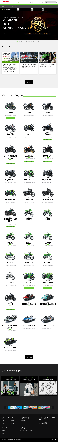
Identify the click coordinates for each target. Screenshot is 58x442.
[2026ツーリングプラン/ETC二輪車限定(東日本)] (15, 407)
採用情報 (12, 420)
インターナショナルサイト (5, 424)
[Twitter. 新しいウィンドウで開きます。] (50, 439)
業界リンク (32, 430)
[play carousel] (16, 41)
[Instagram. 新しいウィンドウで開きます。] (52, 439)
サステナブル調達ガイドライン (24, 433)
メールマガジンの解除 (43, 423)
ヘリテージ (3, 421)
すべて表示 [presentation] (29, 82)
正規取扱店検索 (23, 420)
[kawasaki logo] (5, 2)
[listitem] (18, 41)
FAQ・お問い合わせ (23, 430)
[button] (1, 25)
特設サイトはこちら (8, 33)
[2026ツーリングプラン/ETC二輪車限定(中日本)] (30, 407)
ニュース (12, 430)
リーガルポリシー (14, 421)
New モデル (3, 430)
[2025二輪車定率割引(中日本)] (45, 407)
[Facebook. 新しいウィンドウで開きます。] (47, 439)
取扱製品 (3, 6)
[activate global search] (56, 2)
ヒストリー (3, 420)
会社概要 (12, 423)
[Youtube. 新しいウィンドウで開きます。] (55, 439)
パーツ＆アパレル (10, 6)
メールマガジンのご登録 (43, 422)
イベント (3, 433)
